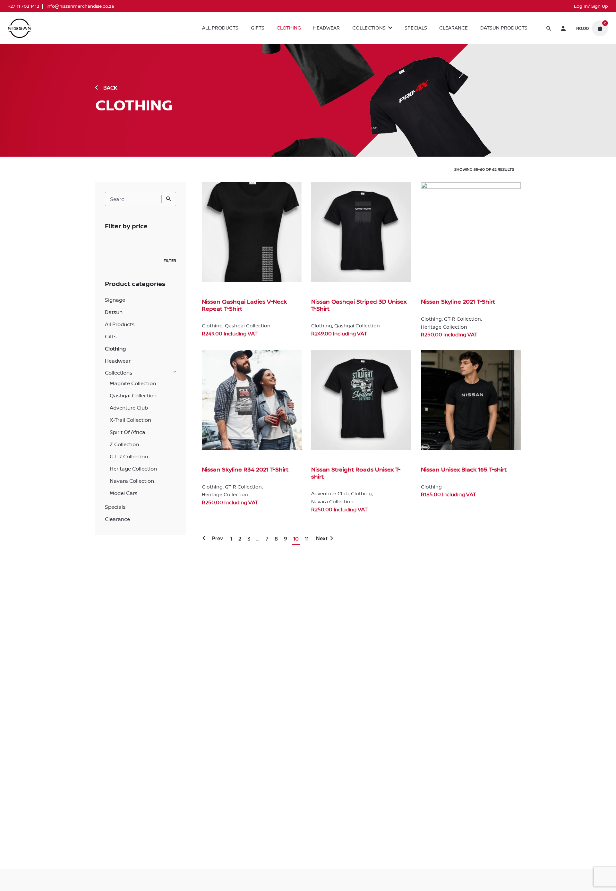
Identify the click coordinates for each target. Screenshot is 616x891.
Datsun (114, 312)
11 (307, 538)
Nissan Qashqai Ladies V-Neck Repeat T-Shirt (244, 305)
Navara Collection (132, 480)
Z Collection (124, 444)
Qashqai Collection (133, 395)
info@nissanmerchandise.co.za (80, 6)
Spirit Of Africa (127, 432)
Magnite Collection (133, 383)
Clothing (115, 348)
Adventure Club (129, 407)
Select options (219, 339)
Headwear (118, 360)
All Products (119, 324)
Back (110, 87)
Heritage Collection (133, 468)
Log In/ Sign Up (591, 6)
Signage (115, 299)
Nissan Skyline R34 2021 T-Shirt (245, 469)
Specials (115, 506)
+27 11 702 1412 (23, 6)
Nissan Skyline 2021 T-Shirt (458, 302)
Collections (118, 372)
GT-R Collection (129, 456)
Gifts (110, 336)
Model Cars (123, 493)
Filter (170, 260)
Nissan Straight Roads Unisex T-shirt (355, 472)
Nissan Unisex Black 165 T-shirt (464, 469)
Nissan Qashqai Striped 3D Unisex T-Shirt (358, 305)
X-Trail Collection (130, 419)
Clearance (117, 519)
